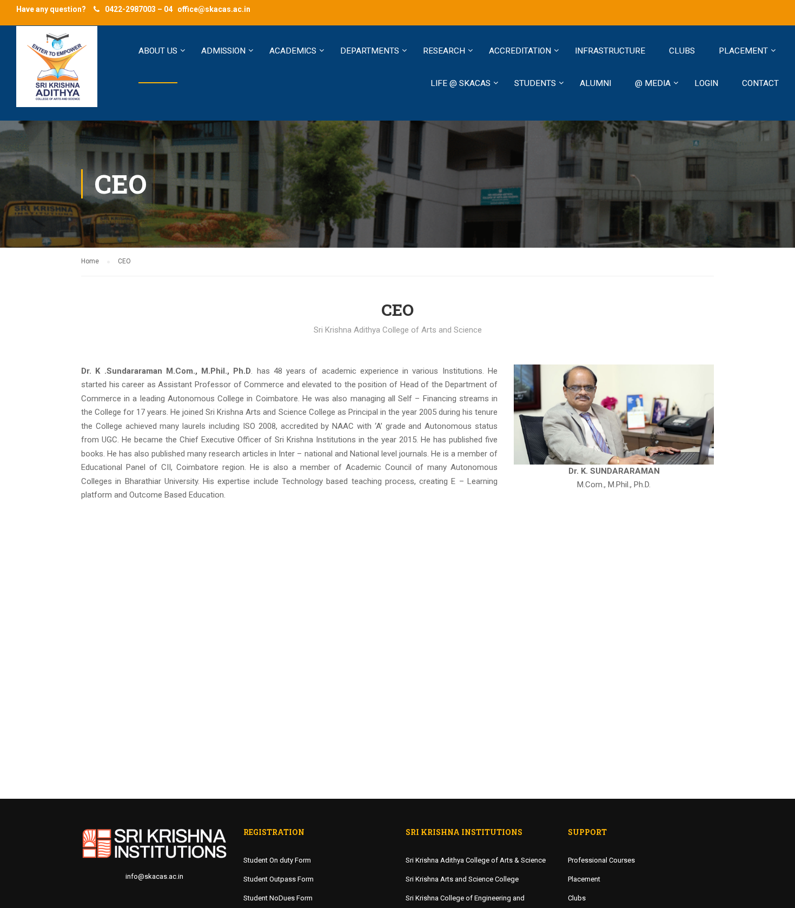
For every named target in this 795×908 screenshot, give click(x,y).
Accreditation (520, 51)
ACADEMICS (292, 51)
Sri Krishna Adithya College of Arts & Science (476, 860)
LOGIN (706, 83)
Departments (369, 51)
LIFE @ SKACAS (460, 83)
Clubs (577, 898)
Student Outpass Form (278, 879)
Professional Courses (601, 860)
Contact (760, 83)
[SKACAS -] (56, 72)
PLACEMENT (743, 51)
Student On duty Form (277, 860)
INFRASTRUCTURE (610, 51)
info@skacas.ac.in (154, 876)
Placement (584, 879)
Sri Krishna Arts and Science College (462, 879)
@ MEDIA (653, 83)
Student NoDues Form (278, 898)
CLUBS (682, 51)
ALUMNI (595, 83)
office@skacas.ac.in (213, 9)
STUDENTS (535, 83)
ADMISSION (223, 51)
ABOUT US (157, 51)
